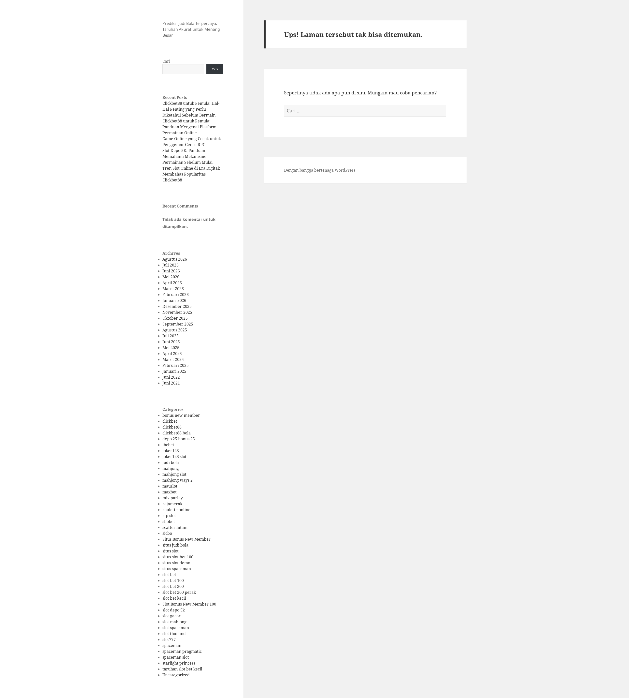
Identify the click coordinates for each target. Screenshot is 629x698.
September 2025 (177, 324)
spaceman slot (175, 657)
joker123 (170, 450)
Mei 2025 (170, 347)
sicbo (167, 533)
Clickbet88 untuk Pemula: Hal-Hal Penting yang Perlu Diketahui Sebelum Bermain (190, 109)
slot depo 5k (173, 610)
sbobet (168, 521)
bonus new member (181, 415)
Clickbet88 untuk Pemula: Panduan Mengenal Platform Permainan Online (189, 126)
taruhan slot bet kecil (182, 669)
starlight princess (178, 663)
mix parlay (172, 498)
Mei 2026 (170, 277)
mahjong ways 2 (177, 480)
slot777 (169, 639)
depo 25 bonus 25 (178, 439)
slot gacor (171, 616)
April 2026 (172, 282)
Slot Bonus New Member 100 (189, 604)
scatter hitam (174, 527)
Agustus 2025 (174, 330)
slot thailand (174, 633)
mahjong (170, 468)
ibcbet (168, 444)
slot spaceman (175, 627)
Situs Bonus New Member (186, 539)
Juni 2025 (171, 341)
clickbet (169, 421)
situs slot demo (176, 562)
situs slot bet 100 (177, 557)
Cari (166, 61)
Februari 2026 (175, 294)
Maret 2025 (173, 359)
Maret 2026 (173, 288)
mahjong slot (174, 474)
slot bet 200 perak (179, 592)
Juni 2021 (171, 383)
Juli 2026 (170, 265)
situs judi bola (175, 545)
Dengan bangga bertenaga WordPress (319, 170)
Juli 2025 (170, 336)
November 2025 (177, 312)
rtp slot (169, 515)
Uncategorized (176, 675)
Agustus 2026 (174, 259)
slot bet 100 (173, 580)
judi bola (170, 462)
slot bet (169, 574)
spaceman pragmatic (182, 651)
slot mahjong (174, 621)
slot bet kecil (174, 598)
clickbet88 (172, 427)
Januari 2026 (174, 300)
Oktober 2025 (175, 318)
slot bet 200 (173, 586)
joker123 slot (174, 456)
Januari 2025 (174, 371)
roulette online (176, 509)
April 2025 (172, 353)
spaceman (171, 645)
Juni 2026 (171, 271)
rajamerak (172, 503)
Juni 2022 (171, 377)
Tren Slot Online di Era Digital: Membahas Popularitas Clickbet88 (191, 174)
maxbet (169, 492)
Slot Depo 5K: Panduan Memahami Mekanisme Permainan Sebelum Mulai (187, 156)
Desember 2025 (177, 306)
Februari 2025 (175, 365)
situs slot (170, 551)
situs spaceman (176, 568)
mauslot (169, 486)
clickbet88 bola (176, 433)
